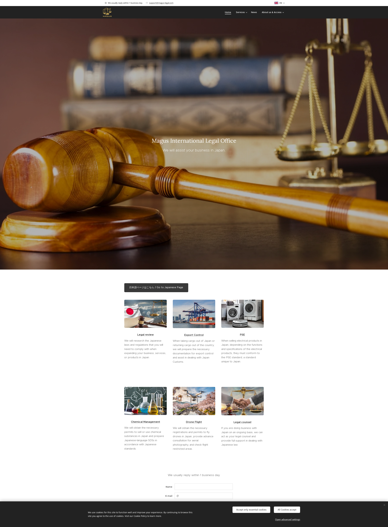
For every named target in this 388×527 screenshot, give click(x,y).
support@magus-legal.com (161, 3)
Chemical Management (145, 421)
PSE (242, 334)
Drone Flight (194, 422)
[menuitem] (229, 12)
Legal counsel (242, 422)
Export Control (194, 335)
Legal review (145, 334)
